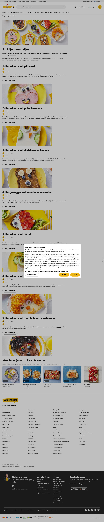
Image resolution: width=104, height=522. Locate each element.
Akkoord (75, 274)
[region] (52, 261)
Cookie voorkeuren (32, 274)
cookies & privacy (36, 269)
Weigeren (64, 274)
